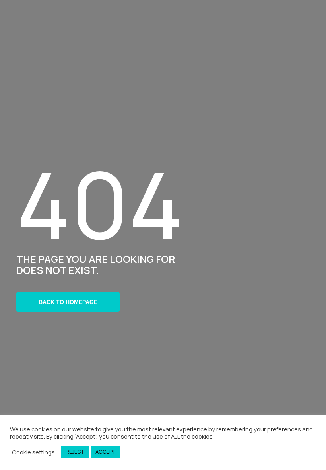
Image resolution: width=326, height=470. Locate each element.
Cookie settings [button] (33, 452)
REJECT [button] (75, 451)
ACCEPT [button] (105, 451)
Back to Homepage (68, 302)
